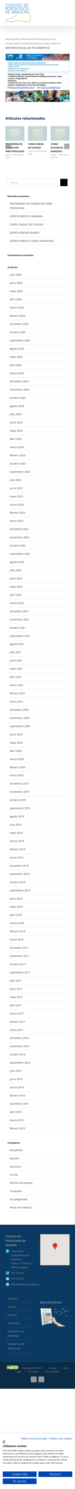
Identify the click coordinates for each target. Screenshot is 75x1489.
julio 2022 (15, 570)
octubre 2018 (18, 882)
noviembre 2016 (19, 1046)
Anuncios (15, 1166)
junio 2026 (16, 283)
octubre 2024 (18, 397)
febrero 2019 (17, 849)
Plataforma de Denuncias (16, 1346)
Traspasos (16, 1191)
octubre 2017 (18, 964)
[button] (55, 1246)
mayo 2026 (16, 291)
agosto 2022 (17, 562)
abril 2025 (16, 365)
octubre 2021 (18, 627)
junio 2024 (16, 422)
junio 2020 (16, 734)
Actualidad (16, 1150)
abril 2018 (16, 915)
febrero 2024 (17, 455)
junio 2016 (16, 1079)
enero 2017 (16, 1030)
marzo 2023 (17, 504)
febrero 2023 (17, 512)
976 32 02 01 (17, 1273)
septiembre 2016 (20, 1062)
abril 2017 (16, 1005)
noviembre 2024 (19, 389)
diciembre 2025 (19, 324)
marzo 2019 (17, 841)
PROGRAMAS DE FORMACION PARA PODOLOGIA (14, 148)
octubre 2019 (18, 800)
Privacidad (33, 1371)
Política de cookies (61, 1438)
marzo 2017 (17, 1013)
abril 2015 (16, 1112)
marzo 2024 (17, 447)
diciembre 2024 (19, 381)
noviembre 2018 (19, 874)
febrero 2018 (17, 931)
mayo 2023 (16, 496)
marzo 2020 (17, 759)
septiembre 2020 (20, 726)
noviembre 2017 (19, 956)
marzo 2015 (17, 1120)
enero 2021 (16, 701)
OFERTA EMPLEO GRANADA (26, 216)
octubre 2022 (18, 545)
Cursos (14, 1174)
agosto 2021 (17, 644)
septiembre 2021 (20, 636)
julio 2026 (15, 274)
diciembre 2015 (19, 1103)
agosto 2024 (17, 406)
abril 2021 (16, 677)
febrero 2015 (17, 1128)
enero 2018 (16, 939)
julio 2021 (15, 652)
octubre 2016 (18, 1054)
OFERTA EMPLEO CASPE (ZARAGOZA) (32, 241)
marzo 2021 (17, 685)
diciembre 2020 (19, 709)
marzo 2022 (17, 603)
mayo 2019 (16, 833)
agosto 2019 (17, 816)
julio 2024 (15, 414)
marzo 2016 (17, 1087)
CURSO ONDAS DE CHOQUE (26, 224)
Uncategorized (18, 1199)
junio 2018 (16, 898)
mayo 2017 (16, 997)
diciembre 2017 (19, 947)
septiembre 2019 (20, 808)
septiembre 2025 (20, 340)
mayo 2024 (16, 430)
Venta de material (20, 1207)
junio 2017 (16, 989)
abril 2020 (16, 751)
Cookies (53, 1368)
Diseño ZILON (52, 1371)
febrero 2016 (17, 1095)
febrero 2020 (17, 767)
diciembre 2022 (19, 529)
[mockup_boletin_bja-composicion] (55, 1309)
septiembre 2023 (20, 471)
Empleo (12, 1315)
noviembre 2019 (19, 791)
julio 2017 (15, 980)
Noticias (12, 1298)
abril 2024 (16, 439)
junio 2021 (16, 660)
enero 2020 (16, 775)
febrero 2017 (17, 1021)
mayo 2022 (16, 586)
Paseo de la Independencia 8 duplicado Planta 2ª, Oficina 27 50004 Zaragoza (22, 1259)
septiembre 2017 (20, 972)
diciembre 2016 (19, 1038)
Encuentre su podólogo (16, 1333)
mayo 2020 (16, 742)
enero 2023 (16, 521)
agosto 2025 (17, 348)
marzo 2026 (17, 307)
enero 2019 (16, 857)
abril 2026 (16, 299)
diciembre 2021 (19, 611)
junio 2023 (16, 488)
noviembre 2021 (19, 619)
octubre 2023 (18, 463)
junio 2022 (16, 578)
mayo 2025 (16, 357)
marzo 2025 (17, 373)
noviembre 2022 (19, 537)
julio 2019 (15, 824)
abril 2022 (16, 595)
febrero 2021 (17, 693)
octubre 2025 (18, 332)
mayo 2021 (16, 668)
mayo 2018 (16, 906)
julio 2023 (15, 480)
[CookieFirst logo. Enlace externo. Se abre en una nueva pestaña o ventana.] (4, 1442)
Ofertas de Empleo (21, 1183)
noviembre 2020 (19, 718)
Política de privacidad (34, 1438)
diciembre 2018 (19, 865)
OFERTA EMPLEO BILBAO (25, 232)
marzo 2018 (17, 923)
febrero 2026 (17, 315)
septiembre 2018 (20, 890)
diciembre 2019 (19, 783)
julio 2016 (15, 1071)
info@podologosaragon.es (23, 1284)
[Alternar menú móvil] (68, 8)
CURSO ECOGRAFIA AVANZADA (57, 148)
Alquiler (14, 1158)
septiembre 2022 (20, 553)
